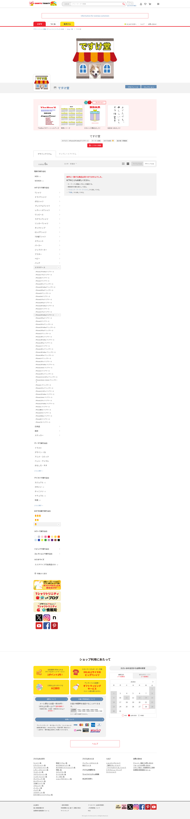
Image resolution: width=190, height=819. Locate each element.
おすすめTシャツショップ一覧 (65, 767)
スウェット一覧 (38, 786)
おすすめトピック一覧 (63, 765)
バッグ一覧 (37, 790)
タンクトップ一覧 (39, 779)
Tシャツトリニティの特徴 (90, 774)
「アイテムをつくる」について (116, 767)
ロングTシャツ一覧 (39, 781)
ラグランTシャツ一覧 (40, 774)
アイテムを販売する (88, 770)
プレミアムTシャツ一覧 (40, 767)
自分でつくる (86, 765)
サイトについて (111, 772)
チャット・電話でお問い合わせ (143, 763)
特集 (70, 192)
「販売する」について (113, 765)
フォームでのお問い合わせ (141, 765)
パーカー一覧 (37, 788)
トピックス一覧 (61, 772)
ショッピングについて (113, 763)
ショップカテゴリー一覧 (64, 779)
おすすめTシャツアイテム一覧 (43, 795)
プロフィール (133, 87)
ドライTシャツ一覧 (39, 765)
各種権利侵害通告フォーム (141, 770)
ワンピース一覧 (38, 772)
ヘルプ (142, 24)
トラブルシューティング (114, 770)
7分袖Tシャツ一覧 (39, 783)
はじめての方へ (87, 779)
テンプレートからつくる (90, 763)
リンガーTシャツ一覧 (40, 777)
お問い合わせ (152, 24)
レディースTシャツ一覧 (40, 770)
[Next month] (152, 682)
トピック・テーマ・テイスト (78, 190)
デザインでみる (149, 164)
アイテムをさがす (39, 759)
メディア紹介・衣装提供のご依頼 (144, 767)
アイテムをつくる (88, 759)
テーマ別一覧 (60, 777)
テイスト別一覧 (61, 774)
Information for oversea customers (95, 15)
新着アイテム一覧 (61, 763)
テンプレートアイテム (67, 153)
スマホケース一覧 (39, 792)
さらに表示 (37, 471)
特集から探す (42, 573)
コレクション (149, 87)
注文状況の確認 (131, 5)
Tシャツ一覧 (37, 763)
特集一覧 (59, 770)
